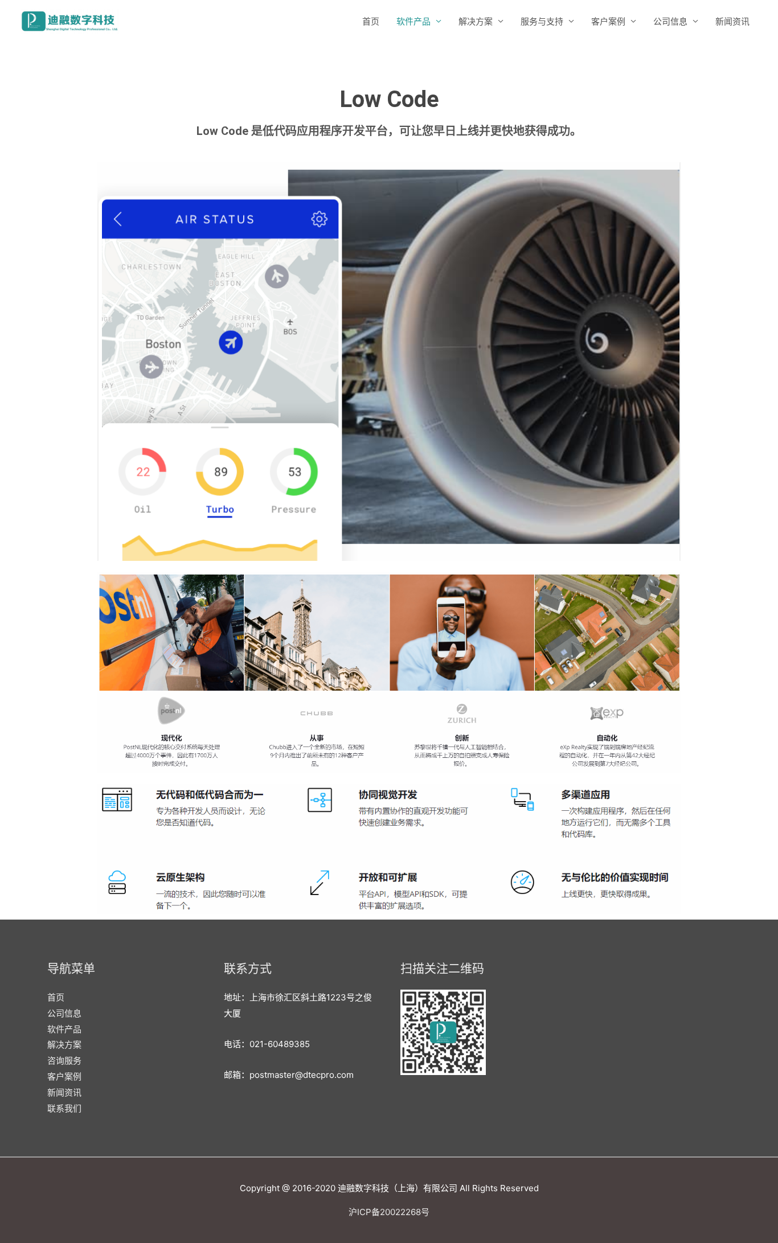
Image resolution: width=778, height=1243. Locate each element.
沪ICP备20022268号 (389, 1212)
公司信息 (670, 21)
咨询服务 (64, 1060)
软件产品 (413, 21)
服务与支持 (542, 21)
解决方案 (475, 21)
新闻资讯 (732, 21)
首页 (370, 21)
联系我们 (64, 1108)
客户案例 (608, 21)
